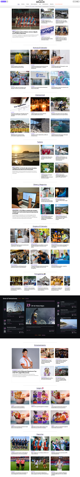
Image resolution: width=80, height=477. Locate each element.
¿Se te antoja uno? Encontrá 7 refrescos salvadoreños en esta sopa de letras (59, 407)
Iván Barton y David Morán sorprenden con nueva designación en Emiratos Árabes (19, 473)
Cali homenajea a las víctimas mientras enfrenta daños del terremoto (38, 114)
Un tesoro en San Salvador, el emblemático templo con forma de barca (16, 289)
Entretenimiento (45, 4)
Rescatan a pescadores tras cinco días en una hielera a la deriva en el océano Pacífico (59, 114)
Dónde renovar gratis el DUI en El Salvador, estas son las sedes (39, 88)
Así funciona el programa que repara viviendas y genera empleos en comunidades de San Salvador (47, 218)
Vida (40, 4)
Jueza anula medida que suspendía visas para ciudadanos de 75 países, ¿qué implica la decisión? (19, 114)
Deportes (51, 4)
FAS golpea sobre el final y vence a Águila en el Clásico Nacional (24, 32)
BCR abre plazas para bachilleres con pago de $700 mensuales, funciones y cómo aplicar (39, 246)
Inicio (19, 4)
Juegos (33, 6)
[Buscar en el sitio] (7, 1)
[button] (69, 285)
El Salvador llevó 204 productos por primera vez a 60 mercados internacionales (47, 200)
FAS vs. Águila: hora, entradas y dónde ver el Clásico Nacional (39, 453)
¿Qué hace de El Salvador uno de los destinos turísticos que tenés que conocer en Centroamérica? (61, 159)
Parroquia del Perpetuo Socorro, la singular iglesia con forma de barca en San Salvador (61, 380)
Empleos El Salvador (38, 6)
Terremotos (27, 6)
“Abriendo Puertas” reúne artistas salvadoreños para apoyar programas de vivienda (46, 362)
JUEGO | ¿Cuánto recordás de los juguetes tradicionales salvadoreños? (59, 427)
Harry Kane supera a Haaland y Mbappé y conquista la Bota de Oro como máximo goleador (59, 473)
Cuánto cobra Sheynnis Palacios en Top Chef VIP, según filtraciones (24, 371)
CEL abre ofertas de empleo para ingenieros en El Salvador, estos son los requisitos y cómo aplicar (60, 246)
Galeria (53, 425)
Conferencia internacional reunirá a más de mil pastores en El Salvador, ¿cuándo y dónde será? (39, 67)
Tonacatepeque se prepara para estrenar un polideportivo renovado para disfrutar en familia (47, 176)
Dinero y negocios (34, 4)
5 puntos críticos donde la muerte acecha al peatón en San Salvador (29, 289)
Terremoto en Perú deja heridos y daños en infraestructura (39, 135)
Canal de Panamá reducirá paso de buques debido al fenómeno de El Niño (59, 135)
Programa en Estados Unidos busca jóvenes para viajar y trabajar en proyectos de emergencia (39, 267)
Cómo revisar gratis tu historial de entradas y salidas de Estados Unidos (47, 38)
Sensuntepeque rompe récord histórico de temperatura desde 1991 (59, 88)
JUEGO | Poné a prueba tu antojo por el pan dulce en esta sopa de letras (19, 427)
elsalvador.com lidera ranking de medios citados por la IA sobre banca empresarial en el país (25, 212)
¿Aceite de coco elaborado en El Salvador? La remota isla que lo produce (56, 289)
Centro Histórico (52, 6)
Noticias (22, 4)
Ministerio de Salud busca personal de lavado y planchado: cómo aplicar (20, 245)
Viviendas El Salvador (45, 6)
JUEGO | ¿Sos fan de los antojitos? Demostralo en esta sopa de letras (18, 407)
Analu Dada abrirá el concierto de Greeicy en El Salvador (47, 379)
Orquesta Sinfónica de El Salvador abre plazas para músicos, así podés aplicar (18, 267)
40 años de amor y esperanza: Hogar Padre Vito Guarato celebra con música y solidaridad (61, 362)
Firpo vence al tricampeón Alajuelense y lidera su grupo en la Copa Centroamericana (39, 473)
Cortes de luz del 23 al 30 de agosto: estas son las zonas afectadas (59, 67)
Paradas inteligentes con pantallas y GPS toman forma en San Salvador (47, 21)
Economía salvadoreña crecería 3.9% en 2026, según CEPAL (61, 200)
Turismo (27, 4)
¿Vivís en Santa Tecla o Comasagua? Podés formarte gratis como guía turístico (61, 175)
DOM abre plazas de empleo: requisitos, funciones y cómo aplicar (59, 267)
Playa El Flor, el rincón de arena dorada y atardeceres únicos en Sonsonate (24, 168)
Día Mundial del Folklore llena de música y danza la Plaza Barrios (46, 158)
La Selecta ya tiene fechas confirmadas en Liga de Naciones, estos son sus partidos (19, 453)
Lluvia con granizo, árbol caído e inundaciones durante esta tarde (17, 67)
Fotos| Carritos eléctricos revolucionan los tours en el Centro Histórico (43, 289)
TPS (30, 6)
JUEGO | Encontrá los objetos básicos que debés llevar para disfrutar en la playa (39, 427)
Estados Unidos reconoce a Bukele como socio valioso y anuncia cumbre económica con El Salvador (61, 39)
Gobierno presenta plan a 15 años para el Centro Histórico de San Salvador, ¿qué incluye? (61, 218)
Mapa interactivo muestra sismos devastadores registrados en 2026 (18, 135)
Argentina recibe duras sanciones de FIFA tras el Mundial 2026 (59, 453)
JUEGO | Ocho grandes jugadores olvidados (39, 406)
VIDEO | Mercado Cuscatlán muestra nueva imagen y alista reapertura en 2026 (61, 21)
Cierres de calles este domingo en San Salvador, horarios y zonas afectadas (18, 88)
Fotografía (12, 286)
